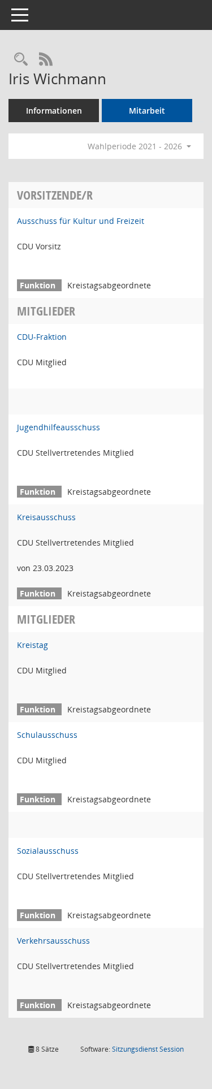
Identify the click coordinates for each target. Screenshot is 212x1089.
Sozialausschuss (48, 850)
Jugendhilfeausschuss (58, 427)
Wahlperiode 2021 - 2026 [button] (136, 146)
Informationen (54, 110)
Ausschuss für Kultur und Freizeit (80, 220)
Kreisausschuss (46, 517)
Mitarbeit (147, 110)
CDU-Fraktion (42, 336)
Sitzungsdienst (148, 1049)
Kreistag (32, 644)
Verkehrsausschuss (53, 940)
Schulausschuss (47, 734)
